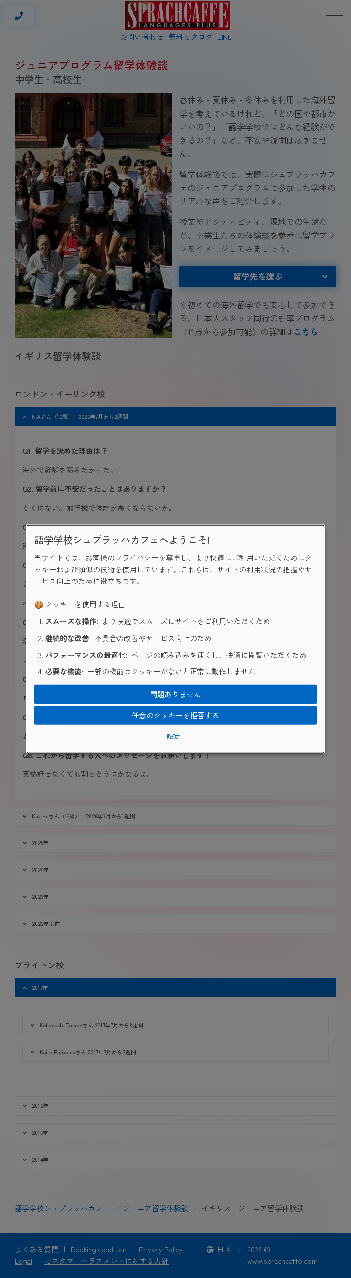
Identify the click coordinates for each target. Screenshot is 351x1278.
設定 (173, 735)
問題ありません (175, 694)
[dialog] (175, 639)
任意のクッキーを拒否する (175, 714)
